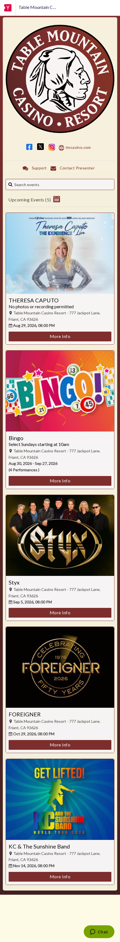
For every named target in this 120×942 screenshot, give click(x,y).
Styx (14, 582)
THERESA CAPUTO (34, 300)
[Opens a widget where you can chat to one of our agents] (98, 932)
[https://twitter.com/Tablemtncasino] (40, 148)
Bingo (16, 438)
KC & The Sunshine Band (39, 846)
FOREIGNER (25, 714)
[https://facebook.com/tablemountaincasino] (29, 148)
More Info (60, 336)
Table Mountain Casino (37, 7)
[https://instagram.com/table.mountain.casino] (52, 148)
